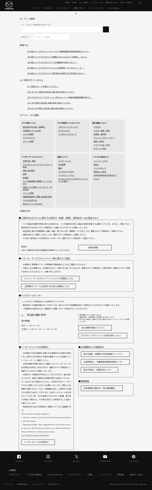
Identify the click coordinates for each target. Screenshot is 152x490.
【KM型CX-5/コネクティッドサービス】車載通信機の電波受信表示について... (58, 52)
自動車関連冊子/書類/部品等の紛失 (37, 197)
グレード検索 (28, 141)
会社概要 (61, 165)
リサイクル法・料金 (102, 145)
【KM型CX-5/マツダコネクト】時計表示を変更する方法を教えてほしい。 (56, 73)
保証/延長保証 (29, 171)
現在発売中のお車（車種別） (34, 127)
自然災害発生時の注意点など (105, 175)
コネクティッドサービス (68, 127)
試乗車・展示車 (100, 134)
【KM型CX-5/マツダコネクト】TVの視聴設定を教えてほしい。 (52, 62)
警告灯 (96, 165)
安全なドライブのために (33, 204)
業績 (60, 168)
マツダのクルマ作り (66, 172)
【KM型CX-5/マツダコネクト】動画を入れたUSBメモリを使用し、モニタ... (57, 57)
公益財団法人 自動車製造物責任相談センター (103, 362)
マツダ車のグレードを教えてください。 (43, 87)
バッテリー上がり (101, 161)
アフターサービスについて (32, 157)
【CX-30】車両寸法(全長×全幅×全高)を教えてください (49, 103)
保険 (24, 174)
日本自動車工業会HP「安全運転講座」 (99, 388)
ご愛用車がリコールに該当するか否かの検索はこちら (46, 286)
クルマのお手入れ (30, 200)
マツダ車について (29, 123)
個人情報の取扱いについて (93, 328)
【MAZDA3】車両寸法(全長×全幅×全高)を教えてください (50, 108)
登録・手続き (99, 141)
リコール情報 (28, 193)
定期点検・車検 (29, 161)
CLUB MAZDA (64, 131)
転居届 (25, 178)
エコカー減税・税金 (102, 131)
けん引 (96, 179)
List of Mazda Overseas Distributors (35, 435)
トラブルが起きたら (101, 157)
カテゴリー (25, 37)
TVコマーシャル (64, 161)
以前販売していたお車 (32, 131)
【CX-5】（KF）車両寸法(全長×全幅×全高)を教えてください (50, 92)
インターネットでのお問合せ (36, 442)
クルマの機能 (28, 134)
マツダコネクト (29, 138)
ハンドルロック (100, 168)
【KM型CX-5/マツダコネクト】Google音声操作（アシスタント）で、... (56, 68)
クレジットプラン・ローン (104, 138)
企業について (62, 157)
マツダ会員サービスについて (68, 123)
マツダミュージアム (66, 175)
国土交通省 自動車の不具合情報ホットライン (103, 354)
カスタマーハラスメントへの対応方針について (101, 335)
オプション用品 (100, 149)
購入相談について (100, 123)
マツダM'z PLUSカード (67, 134)
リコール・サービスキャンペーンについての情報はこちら (48, 278)
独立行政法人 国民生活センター (97, 370)
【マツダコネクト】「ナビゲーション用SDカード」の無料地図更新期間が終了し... (60, 97)
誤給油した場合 (100, 172)
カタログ (97, 127)
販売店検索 (93, 247)
